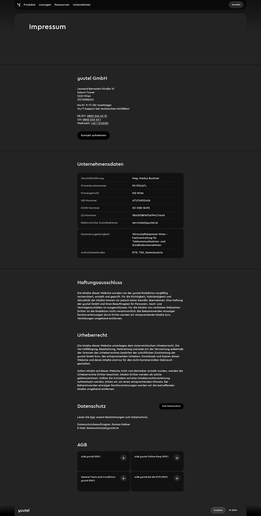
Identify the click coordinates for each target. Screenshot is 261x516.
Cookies (218, 510)
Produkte (29, 4)
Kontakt (236, 5)
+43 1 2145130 (99, 123)
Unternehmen (81, 4)
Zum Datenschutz (171, 406)
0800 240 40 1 (92, 119)
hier (92, 417)
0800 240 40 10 (97, 116)
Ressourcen (62, 4)
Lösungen (45, 4)
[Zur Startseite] (19, 5)
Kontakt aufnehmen (93, 135)
